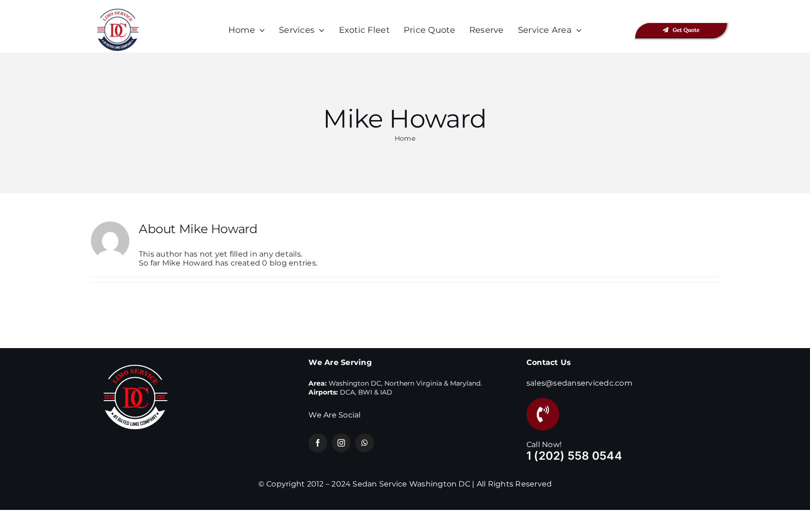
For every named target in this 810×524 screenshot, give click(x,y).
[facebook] (317, 442)
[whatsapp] (364, 442)
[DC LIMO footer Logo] (135, 356)
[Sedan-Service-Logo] (118, 10)
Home (405, 138)
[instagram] (341, 442)
